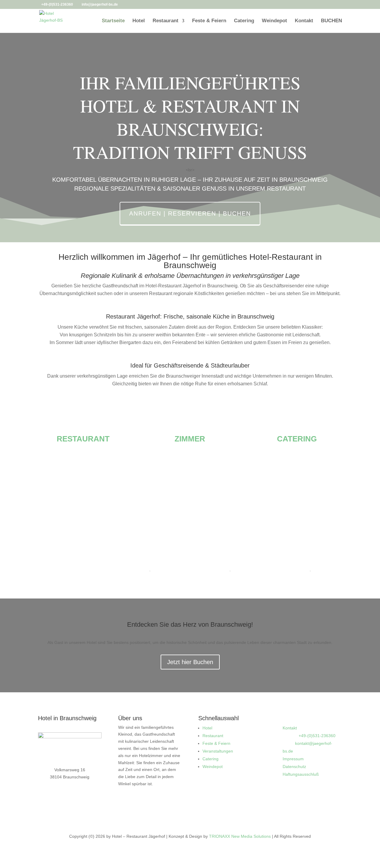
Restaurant (165, 21)
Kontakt (304, 21)
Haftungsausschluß (301, 774)
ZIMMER (190, 438)
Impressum (293, 758)
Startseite (113, 21)
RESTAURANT (83, 438)
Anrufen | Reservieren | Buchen (190, 213)
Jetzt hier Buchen (190, 662)
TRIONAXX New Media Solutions (240, 836)
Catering (244, 21)
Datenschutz (294, 766)
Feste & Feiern (209, 21)
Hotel (138, 21)
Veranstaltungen (217, 751)
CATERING (297, 438)
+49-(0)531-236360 (57, 4)
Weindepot (274, 21)
